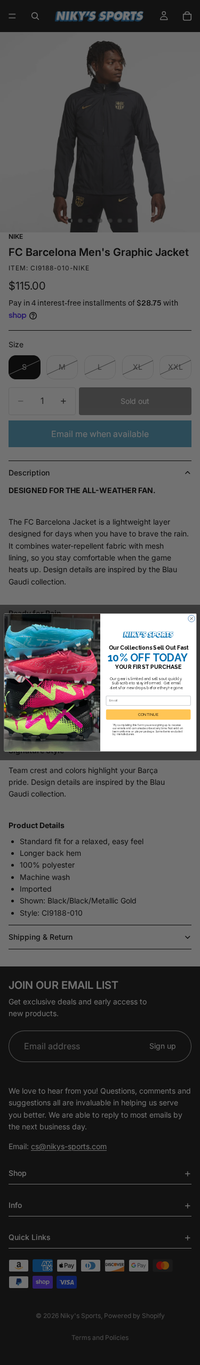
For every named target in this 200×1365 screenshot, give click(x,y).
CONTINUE (148, 714)
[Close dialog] (191, 618)
